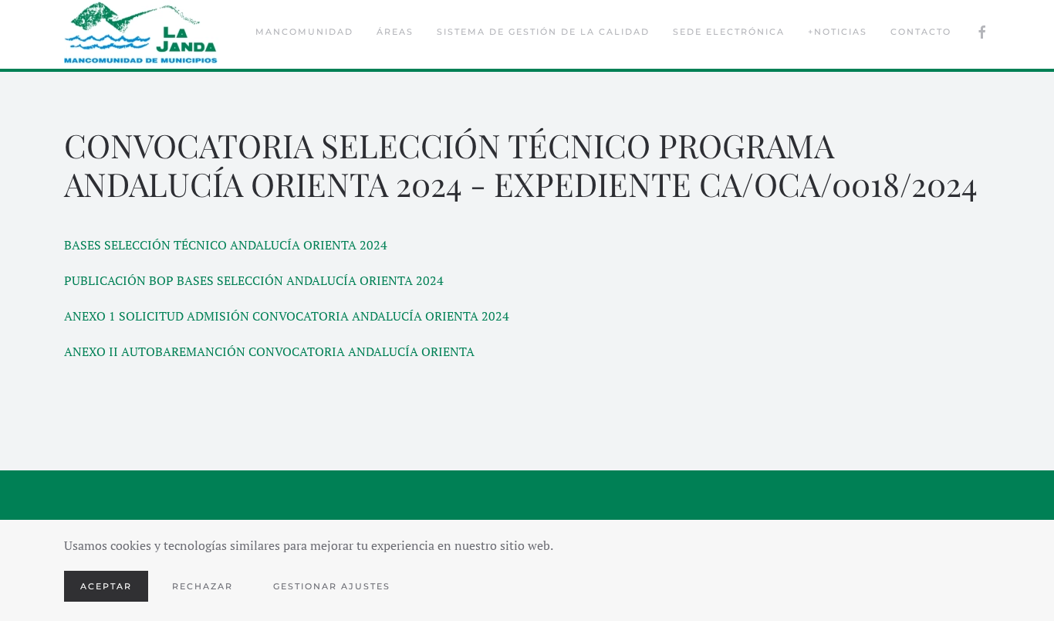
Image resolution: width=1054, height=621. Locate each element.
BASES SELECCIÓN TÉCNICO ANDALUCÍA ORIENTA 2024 (225, 244)
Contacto (920, 31)
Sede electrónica (729, 31)
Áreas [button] (395, 31)
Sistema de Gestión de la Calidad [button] (543, 31)
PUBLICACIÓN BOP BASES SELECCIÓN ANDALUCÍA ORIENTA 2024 (254, 280)
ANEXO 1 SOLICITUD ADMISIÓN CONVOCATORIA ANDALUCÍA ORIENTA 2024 (286, 315)
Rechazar (202, 586)
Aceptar (106, 586)
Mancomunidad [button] (304, 31)
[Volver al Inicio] (141, 32)
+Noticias (837, 31)
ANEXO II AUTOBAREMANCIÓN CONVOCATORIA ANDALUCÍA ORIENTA (269, 351)
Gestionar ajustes (331, 586)
